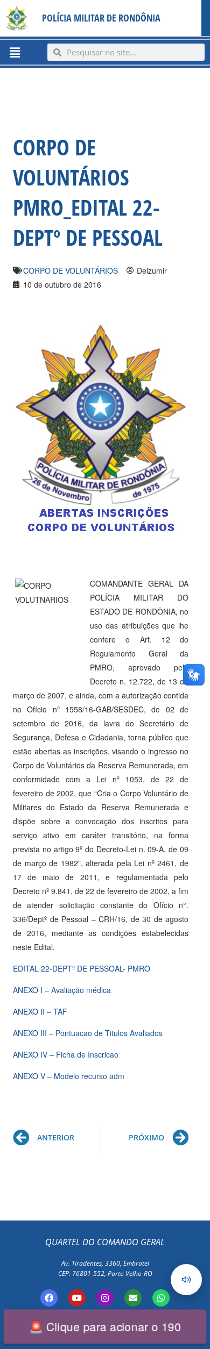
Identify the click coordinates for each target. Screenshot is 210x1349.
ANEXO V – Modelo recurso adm (68, 1075)
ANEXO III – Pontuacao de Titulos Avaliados (88, 1032)
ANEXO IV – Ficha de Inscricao (65, 1054)
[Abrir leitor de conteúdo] (186, 1279)
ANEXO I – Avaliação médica (62, 989)
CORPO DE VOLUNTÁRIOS (70, 270)
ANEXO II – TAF (40, 1011)
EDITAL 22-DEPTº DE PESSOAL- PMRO (81, 968)
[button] (14, 52)
